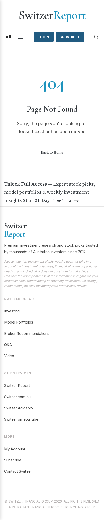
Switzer (52, 15)
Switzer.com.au (17, 396)
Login (43, 37)
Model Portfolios (18, 322)
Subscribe (70, 37)
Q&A (8, 344)
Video (9, 355)
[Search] (96, 37)
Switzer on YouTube (21, 419)
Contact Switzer (18, 471)
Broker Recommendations (26, 333)
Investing (12, 311)
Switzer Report (17, 385)
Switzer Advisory (18, 408)
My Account (14, 448)
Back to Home (52, 152)
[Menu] (20, 37)
